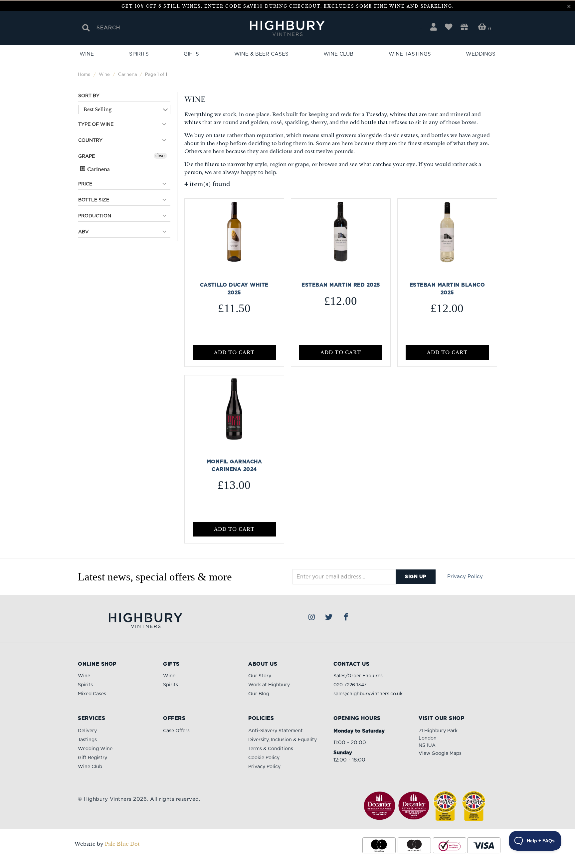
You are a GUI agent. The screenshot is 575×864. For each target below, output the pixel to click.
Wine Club (338, 54)
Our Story (259, 676)
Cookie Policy (264, 758)
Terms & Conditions (270, 749)
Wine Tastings (410, 54)
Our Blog (258, 694)
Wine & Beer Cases (261, 54)
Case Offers (176, 731)
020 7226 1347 (349, 685)
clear (160, 155)
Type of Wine (95, 124)
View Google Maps (440, 753)
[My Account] (433, 27)
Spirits (139, 54)
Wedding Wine (95, 749)
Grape (86, 156)
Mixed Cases (92, 694)
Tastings (87, 740)
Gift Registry (92, 758)
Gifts (191, 54)
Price (85, 184)
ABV (83, 232)
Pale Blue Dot (122, 844)
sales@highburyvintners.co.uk (368, 694)
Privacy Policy (465, 576)
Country (90, 140)
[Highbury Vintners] (287, 29)
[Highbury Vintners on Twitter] (329, 617)
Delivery (87, 731)
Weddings (480, 54)
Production (94, 216)
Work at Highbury (269, 685)
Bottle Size (93, 200)
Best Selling (97, 109)
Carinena (98, 169)
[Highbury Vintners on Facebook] (346, 617)
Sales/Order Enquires (358, 676)
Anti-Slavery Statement (275, 731)
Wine (87, 54)
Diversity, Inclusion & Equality (282, 740)
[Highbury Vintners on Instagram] (311, 617)
